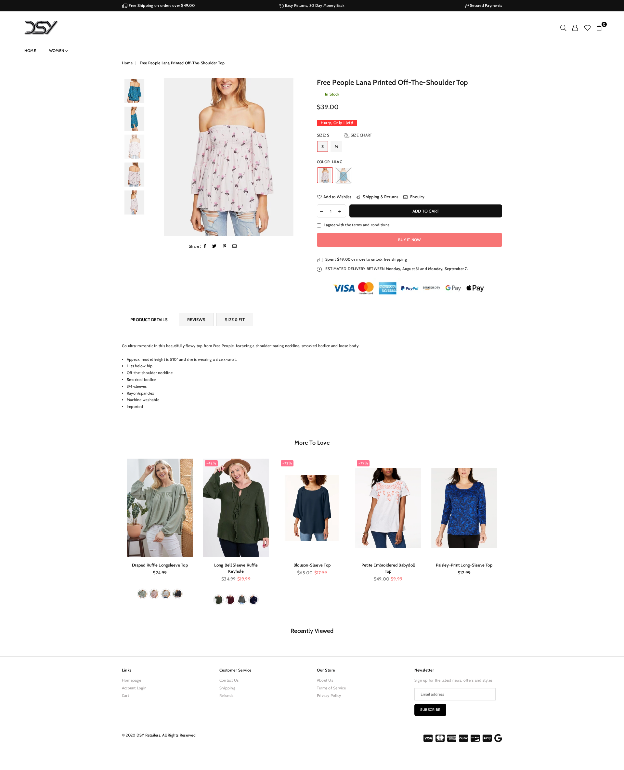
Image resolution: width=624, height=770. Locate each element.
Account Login (134, 687)
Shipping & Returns (380, 196)
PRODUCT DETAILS (149, 319)
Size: (344, 135)
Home (30, 50)
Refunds (226, 695)
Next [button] (301, 157)
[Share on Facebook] (205, 246)
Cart (125, 695)
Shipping (227, 687)
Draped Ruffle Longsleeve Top (160, 565)
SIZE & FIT (235, 319)
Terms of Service (331, 687)
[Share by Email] (235, 246)
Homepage (131, 680)
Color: (329, 161)
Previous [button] (155, 157)
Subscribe (430, 709)
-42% (211, 463)
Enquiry (416, 196)
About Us (325, 680)
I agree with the (356, 224)
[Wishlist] (587, 28)
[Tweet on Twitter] (214, 246)
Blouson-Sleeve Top (312, 565)
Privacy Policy (329, 695)
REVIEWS (196, 319)
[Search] (563, 28)
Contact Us (229, 680)
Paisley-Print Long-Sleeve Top (464, 565)
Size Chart (361, 135)
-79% (363, 463)
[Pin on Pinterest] (224, 246)
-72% (287, 463)
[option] (228, 157)
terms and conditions (370, 224)
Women (57, 50)
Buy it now (409, 239)
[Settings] (575, 28)
